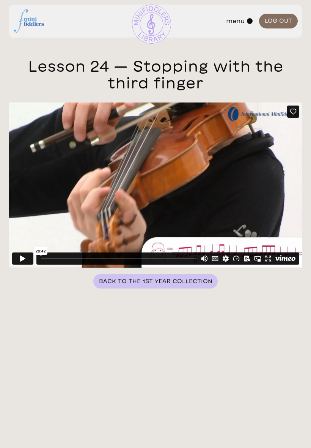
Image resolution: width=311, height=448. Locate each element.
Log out (278, 21)
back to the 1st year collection (155, 281)
